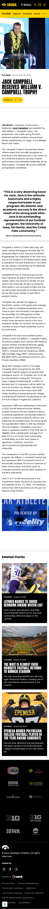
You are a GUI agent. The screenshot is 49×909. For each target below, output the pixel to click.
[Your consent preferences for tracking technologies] (4, 904)
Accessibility (24, 902)
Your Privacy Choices (12, 893)
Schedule (27, 13)
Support (17, 13)
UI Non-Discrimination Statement (17, 897)
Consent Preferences (28, 883)
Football (6, 75)
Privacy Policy (8, 883)
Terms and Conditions (12, 888)
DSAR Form (31, 888)
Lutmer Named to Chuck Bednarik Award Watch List (23, 603)
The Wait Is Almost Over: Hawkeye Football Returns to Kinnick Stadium (22, 668)
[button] (43, 514)
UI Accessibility (9, 902)
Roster (37, 13)
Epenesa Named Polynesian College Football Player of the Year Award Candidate (23, 734)
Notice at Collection (34, 893)
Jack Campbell (20, 128)
